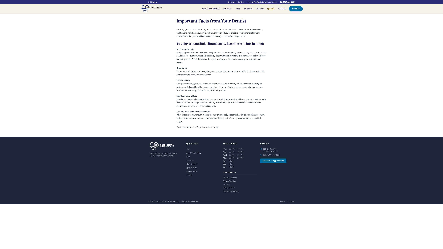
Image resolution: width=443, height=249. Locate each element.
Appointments (191, 171)
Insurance (248, 8)
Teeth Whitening (229, 181)
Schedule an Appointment (273, 161)
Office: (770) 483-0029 (271, 155)
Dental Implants (229, 188)
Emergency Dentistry (231, 191)
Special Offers (191, 168)
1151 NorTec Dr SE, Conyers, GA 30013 (261, 2)
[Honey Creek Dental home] (151, 8)
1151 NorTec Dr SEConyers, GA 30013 (270, 150)
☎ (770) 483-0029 (287, 2)
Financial (260, 8)
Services (227, 8)
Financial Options (192, 164)
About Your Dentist (210, 8)
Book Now (296, 9)
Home (188, 149)
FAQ (238, 8)
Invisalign (226, 184)
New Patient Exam (230, 177)
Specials (270, 8)
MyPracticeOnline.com (190, 201)
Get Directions (152, 2)
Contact (281, 8)
